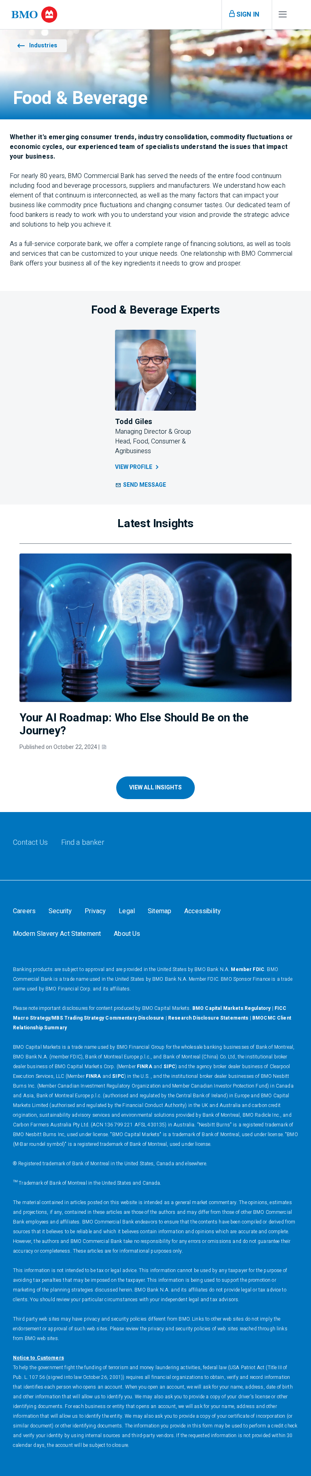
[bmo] (34, 14)
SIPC (170, 1066)
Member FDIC (247, 969)
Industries (43, 45)
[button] (140, 485)
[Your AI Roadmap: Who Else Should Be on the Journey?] (155, 628)
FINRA (144, 1066)
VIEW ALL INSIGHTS (155, 787)
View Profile (133, 467)
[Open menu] (283, 16)
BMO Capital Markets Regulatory (231, 1008)
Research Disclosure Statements (208, 1018)
